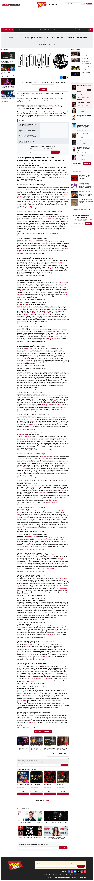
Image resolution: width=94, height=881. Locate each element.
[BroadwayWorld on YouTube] (85, 871)
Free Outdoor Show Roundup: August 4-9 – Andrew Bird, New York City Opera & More (7, 71)
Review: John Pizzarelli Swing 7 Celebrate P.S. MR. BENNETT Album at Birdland (27, 130)
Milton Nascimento (29, 314)
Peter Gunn (28, 206)
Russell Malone (39, 223)
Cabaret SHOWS (75, 82)
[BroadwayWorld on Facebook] (68, 871)
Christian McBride (46, 517)
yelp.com (50, 338)
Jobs (45, 30)
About (50, 874)
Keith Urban (54, 379)
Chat (41, 30)
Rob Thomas (50, 335)
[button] (91, 30)
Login (86, 30)
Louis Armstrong (45, 113)
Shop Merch (6, 4)
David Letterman (64, 333)
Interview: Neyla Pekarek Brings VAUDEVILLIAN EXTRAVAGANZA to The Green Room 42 (27, 137)
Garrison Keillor (21, 199)
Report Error (83, 875)
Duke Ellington (61, 242)
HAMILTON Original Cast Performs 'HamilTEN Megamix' (87, 67)
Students (50, 30)
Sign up (88, 223)
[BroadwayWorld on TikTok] (78, 871)
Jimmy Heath (40, 402)
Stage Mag (66, 30)
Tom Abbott (63, 590)
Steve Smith (29, 348)
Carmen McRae (48, 384)
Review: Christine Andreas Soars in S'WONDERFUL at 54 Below (7, 84)
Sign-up (83, 3)
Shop (55, 30)
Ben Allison (44, 656)
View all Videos (75, 78)
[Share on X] (64, 77)
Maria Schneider (22, 700)
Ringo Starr (61, 262)
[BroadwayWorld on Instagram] (72, 871)
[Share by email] (67, 77)
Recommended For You (76, 171)
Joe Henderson (48, 311)
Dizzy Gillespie (55, 401)
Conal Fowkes (64, 282)
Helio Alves (32, 318)
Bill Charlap (35, 313)
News (26, 30)
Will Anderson (45, 187)
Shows (31, 30)
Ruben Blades (60, 404)
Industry (36, 30)
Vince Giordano (53, 112)
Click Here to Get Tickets (43, 731)
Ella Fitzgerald (37, 384)
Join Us (60, 874)
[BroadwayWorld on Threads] (81, 871)
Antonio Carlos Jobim (45, 313)
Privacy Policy (82, 877)
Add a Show (87, 163)
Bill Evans (59, 218)
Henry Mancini (39, 186)
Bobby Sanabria (46, 404)
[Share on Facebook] (61, 77)
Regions (72, 874)
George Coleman (59, 517)
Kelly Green (52, 107)
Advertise (45, 874)
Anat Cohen (26, 546)
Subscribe (63, 848)
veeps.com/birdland (52, 233)
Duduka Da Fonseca (45, 105)
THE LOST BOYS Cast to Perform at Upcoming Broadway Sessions (27, 142)
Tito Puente (31, 424)
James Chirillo (51, 555)
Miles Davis (49, 218)
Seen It (23, 791)
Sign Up (43, 90)
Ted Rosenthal (54, 269)
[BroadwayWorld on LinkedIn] (75, 871)
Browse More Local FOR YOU (58, 753)
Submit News (66, 874)
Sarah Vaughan (28, 384)
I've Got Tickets (23, 794)
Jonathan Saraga (34, 707)
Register (79, 30)
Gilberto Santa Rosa (30, 406)
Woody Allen (32, 286)
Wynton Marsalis (39, 377)
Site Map (77, 874)
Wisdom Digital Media (63, 877)
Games (60, 30)
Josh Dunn (46, 296)
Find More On (42, 800)
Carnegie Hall (21, 198)
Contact (55, 874)
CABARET (53, 5)
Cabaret (21, 30)
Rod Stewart (58, 335)
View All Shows (77, 163)
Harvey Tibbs (31, 296)
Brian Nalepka (58, 296)
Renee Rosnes (53, 501)
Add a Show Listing (15, 4)
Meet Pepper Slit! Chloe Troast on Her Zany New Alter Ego (87, 53)
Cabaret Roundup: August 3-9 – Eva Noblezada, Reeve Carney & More (8, 96)
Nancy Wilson (33, 311)
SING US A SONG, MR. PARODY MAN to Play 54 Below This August (28, 125)
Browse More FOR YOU (80, 209)
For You (23, 735)
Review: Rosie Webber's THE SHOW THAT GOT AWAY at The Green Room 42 (8, 58)
